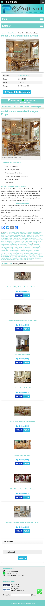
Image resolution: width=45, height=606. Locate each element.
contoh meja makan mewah (12, 232)
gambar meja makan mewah (21, 234)
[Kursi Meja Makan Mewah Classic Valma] (22, 313)
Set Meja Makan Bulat (23, 455)
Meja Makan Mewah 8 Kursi (13, 249)
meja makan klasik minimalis (18, 244)
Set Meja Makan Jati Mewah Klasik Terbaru (19, 258)
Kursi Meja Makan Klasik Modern (22, 421)
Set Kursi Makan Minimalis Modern (16, 255)
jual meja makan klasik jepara (14, 235)
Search (21, 558)
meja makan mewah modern (28, 250)
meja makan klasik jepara (24, 243)
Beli (27, 295)
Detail (20, 295)
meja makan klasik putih (13, 246)
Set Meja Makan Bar (22, 354)
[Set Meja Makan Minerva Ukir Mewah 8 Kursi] (22, 517)
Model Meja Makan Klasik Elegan (19, 35)
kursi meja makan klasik (13, 238)
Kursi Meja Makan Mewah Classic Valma (22, 320)
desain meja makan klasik (29, 232)
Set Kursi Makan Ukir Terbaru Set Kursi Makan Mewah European (20, 255)
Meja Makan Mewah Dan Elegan (22, 388)
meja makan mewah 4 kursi (18, 247)
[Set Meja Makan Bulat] (22, 448)
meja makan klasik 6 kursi (27, 240)
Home (3, 33)
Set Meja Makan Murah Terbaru (23, 259)
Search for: (6, 595)
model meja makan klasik (15, 253)
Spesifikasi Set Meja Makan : (11, 162)
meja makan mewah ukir (22, 252)
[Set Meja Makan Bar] (22, 351)
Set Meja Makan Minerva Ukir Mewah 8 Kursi (22, 522)
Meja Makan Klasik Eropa (33, 241)
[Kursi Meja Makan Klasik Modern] (22, 415)
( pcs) (10, 2)
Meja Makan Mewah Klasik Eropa (22, 489)
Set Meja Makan (11, 33)
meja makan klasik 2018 (12, 240)
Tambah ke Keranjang (18, 92)
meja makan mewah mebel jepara (32, 249)
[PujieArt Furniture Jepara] (22, 13)
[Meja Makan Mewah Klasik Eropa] (22, 482)
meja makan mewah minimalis (10, 250)
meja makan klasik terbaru (29, 246)
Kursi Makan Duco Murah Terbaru (33, 235)
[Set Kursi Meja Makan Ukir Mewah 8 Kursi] (22, 280)
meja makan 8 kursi (27, 238)
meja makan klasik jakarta (8, 243)
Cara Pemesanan (22, 203)
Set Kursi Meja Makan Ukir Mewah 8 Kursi (22, 287)
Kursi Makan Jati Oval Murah (9, 237)
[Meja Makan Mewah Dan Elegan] (22, 383)
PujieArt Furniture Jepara (28, 603)
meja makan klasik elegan (17, 241)
